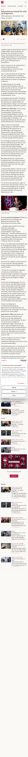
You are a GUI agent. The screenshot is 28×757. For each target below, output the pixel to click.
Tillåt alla (14, 387)
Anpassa (13, 391)
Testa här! (14, 476)
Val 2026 (20, 6)
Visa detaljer (21, 383)
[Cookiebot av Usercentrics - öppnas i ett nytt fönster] (20, 360)
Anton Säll (6, 43)
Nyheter (3, 6)
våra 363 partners (9, 367)
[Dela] (1, 39)
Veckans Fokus (12, 6)
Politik (2, 9)
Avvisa (14, 395)
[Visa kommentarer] (3, 39)
